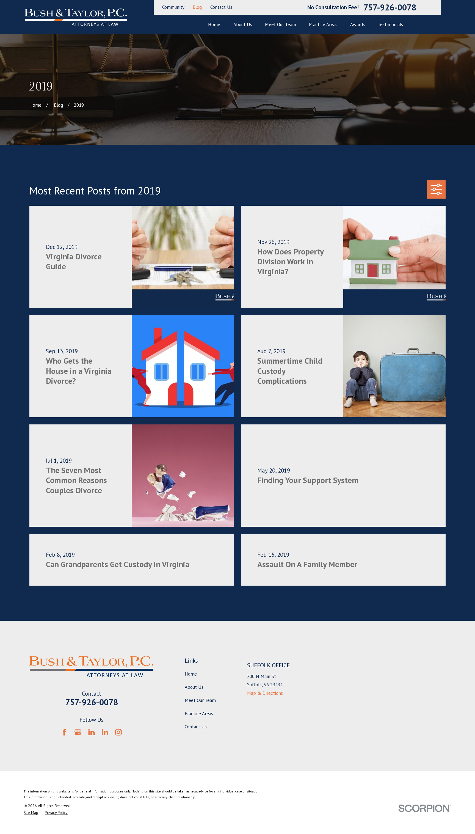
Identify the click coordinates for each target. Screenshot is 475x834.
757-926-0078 (389, 7)
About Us (194, 687)
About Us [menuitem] (242, 24)
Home (191, 674)
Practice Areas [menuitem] (323, 24)
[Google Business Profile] (77, 732)
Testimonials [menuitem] (390, 24)
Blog (197, 7)
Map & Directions (265, 693)
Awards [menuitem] (357, 24)
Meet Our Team (200, 700)
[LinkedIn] (91, 732)
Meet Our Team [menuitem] (280, 24)
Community (173, 7)
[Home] (76, 17)
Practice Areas (199, 713)
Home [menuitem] (214, 24)
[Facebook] (64, 732)
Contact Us (221, 7)
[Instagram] (118, 732)
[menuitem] (31, 812)
